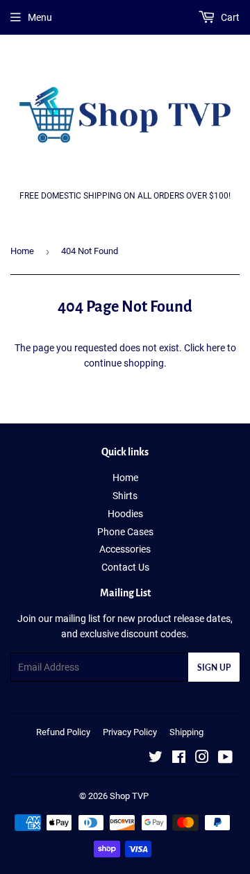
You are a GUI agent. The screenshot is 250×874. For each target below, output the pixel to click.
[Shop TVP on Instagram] (202, 758)
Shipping (186, 732)
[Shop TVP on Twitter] (155, 758)
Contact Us (125, 567)
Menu (40, 17)
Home (22, 251)
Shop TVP (129, 796)
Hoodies (125, 513)
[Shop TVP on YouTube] (225, 758)
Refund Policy (63, 732)
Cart (229, 17)
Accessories (125, 549)
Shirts (125, 495)
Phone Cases (125, 531)
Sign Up (214, 667)
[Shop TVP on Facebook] (179, 758)
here (215, 347)
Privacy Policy (130, 732)
